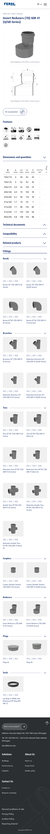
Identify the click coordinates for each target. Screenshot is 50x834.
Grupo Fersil (29, 766)
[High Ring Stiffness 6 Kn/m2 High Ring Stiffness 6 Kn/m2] (21, 137)
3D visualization (11, 112)
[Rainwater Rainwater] (6, 130)
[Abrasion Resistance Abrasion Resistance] (14, 137)
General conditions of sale (13, 809)
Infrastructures (7, 766)
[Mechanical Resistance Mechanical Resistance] (29, 137)
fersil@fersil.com (9, 745)
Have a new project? (12, 726)
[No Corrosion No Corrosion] (6, 137)
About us (28, 761)
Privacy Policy (8, 814)
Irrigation (5, 771)
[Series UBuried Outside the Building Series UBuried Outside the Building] (14, 130)
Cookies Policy (8, 819)
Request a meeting (9, 793)
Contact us (6, 788)
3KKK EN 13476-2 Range (13, 14)
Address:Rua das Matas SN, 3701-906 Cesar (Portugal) (24, 733)
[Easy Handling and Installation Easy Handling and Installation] (29, 130)
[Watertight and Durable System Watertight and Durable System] (37, 137)
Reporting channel (10, 823)
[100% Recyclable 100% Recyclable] (6, 145)
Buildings (5, 761)
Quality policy (30, 771)
